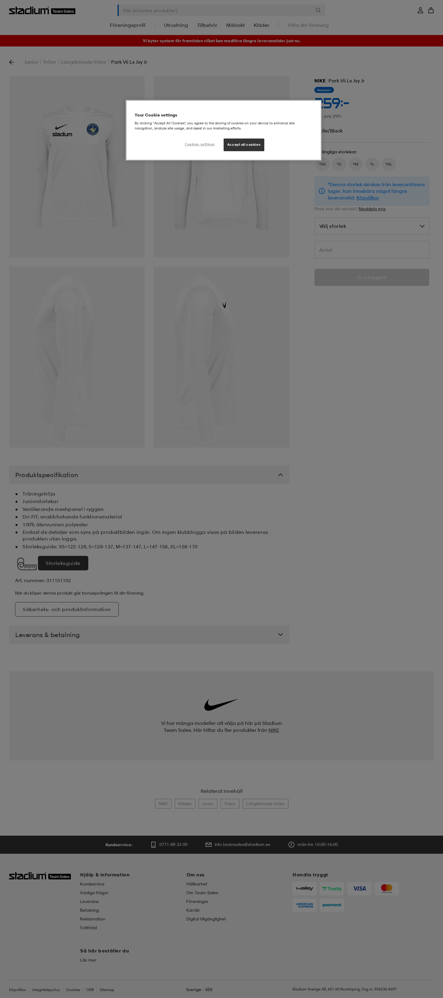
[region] (224, 130)
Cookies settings (200, 144)
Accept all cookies (244, 144)
